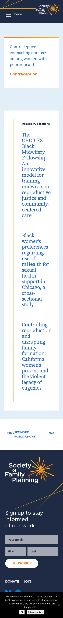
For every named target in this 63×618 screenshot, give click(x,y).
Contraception (23, 74)
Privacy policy (35, 612)
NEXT (52, 433)
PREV (10, 433)
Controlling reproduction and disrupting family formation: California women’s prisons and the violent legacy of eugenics (36, 356)
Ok (21, 612)
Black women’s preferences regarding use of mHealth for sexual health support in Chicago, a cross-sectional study (35, 270)
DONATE (12, 581)
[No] (58, 605)
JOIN (27, 581)
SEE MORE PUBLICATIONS (24, 434)
